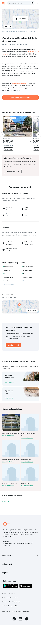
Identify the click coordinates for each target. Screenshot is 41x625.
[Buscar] (32, 3)
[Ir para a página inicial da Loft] (4, 3)
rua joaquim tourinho (8, 462)
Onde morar (11, 31)
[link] (12, 171)
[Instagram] (14, 619)
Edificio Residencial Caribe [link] (9, 499)
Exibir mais (5, 502)
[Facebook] (26, 619)
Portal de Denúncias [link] (8, 594)
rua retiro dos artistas (19, 83)
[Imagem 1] (17, 135)
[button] (20, 306)
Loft (3, 31)
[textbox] (20, 3)
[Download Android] (10, 586)
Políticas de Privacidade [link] (10, 598)
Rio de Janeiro (22, 31)
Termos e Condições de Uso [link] (11, 602)
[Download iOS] (25, 586)
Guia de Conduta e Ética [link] (10, 606)
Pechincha (30, 51)
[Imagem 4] (21, 135)
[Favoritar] (30, 141)
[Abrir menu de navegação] (37, 3)
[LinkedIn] (20, 619)
